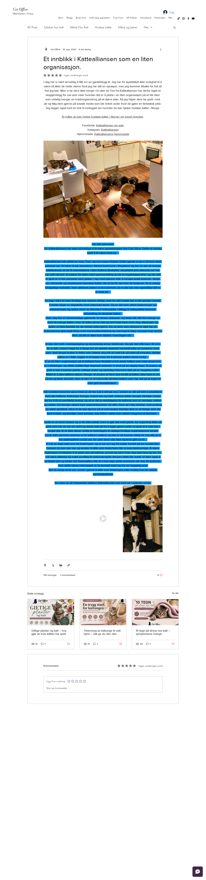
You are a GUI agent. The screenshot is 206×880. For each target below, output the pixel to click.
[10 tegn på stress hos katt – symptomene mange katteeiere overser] (155, 612)
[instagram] (183, 18)
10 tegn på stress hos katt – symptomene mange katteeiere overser (153, 632)
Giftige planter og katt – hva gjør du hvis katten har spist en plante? (50, 632)
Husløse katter (103, 27)
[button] (174, 27)
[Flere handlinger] (161, 49)
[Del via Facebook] (45, 565)
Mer (146, 27)
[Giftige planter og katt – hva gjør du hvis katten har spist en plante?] (51, 612)
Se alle (175, 593)
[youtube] (193, 18)
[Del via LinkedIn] (60, 565)
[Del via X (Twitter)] (52, 565)
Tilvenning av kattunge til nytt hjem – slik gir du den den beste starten (102, 632)
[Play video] (103, 518)
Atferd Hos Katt (79, 27)
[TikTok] (178, 18)
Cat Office (21, 9)
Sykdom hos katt (54, 27)
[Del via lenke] (68, 565)
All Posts (32, 27)
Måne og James (127, 27)
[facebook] (188, 18)
